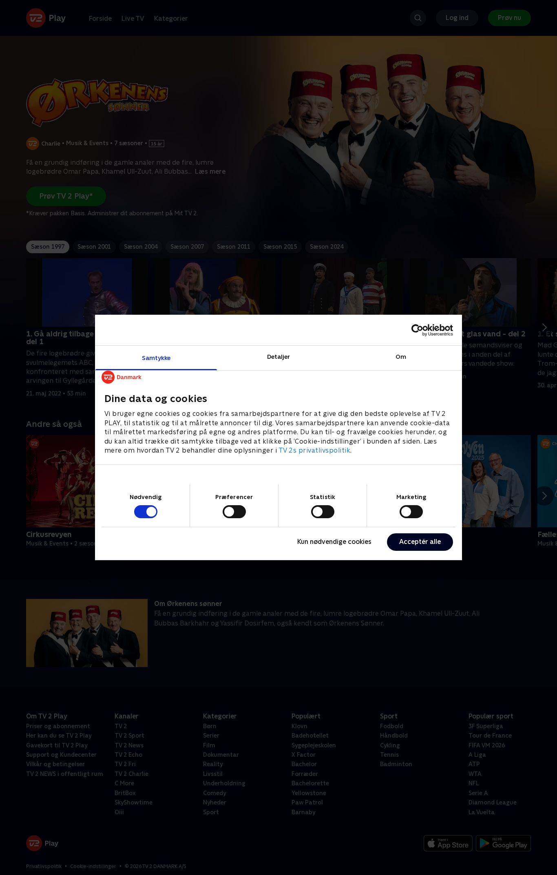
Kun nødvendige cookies (334, 542)
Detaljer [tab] (278, 356)
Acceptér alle (420, 542)
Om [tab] (401, 356)
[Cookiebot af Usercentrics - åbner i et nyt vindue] (417, 330)
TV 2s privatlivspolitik (314, 450)
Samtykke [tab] (156, 357)
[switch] (234, 511)
